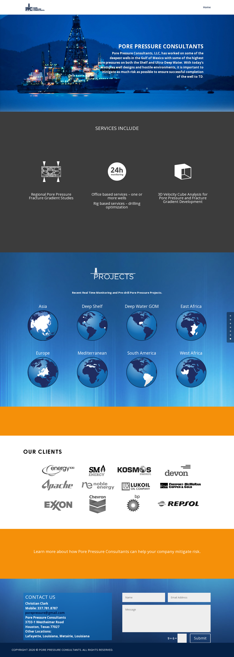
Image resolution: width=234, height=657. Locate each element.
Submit (200, 638)
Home (207, 7)
